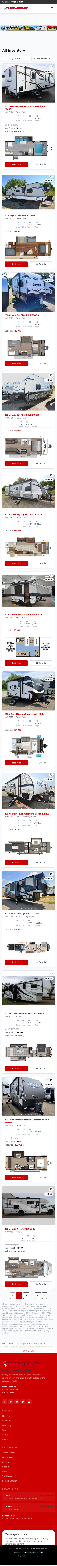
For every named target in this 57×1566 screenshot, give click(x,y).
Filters (18, 58)
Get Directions (8, 1395)
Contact (5, 1439)
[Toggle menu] (52, 8)
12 (38, 1295)
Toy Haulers (7, 1476)
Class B (5, 1466)
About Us (6, 1434)
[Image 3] (28, 101)
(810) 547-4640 (46, 1495)
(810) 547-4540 (46, 1506)
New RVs (6, 1416)
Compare (48, 71)
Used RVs (6, 1420)
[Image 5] (35, 101)
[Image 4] (31, 101)
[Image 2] (25, 101)
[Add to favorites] (51, 67)
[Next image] (52, 83)
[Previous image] (4, 83)
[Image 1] (22, 101)
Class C (5, 1471)
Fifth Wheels (7, 1457)
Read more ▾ (28, 1351)
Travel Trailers (8, 1452)
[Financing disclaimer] (23, 131)
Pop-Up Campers (10, 1480)
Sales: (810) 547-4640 (14, 2)
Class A (5, 1462)
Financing (6, 1425)
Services (6, 1430)
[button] (28, 148)
